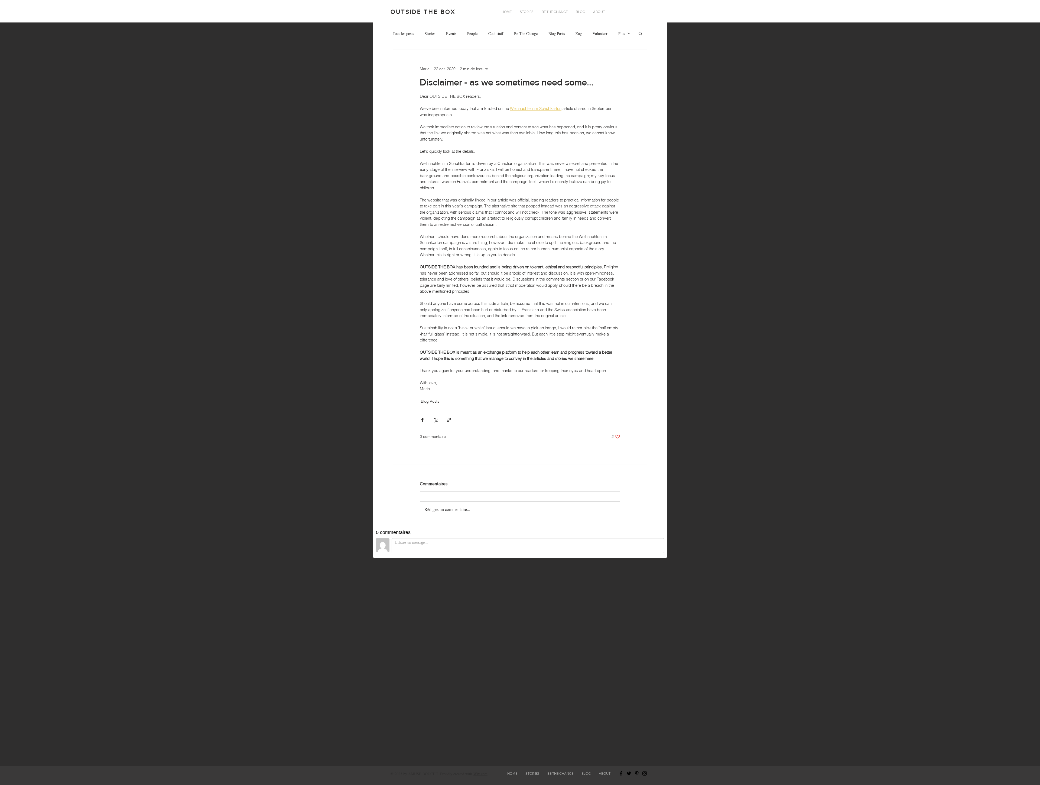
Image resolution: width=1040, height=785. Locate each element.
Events (451, 33)
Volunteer (600, 33)
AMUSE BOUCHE (423, 773)
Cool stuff (495, 33)
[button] (599, 12)
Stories (430, 33)
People (472, 33)
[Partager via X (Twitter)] (435, 419)
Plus (621, 33)
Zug (579, 33)
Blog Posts (556, 33)
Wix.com (480, 773)
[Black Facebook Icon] (621, 773)
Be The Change (526, 33)
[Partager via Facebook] (422, 419)
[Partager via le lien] (448, 419)
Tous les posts (403, 33)
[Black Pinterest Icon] (637, 773)
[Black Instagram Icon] (645, 773)
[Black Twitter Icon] (629, 773)
